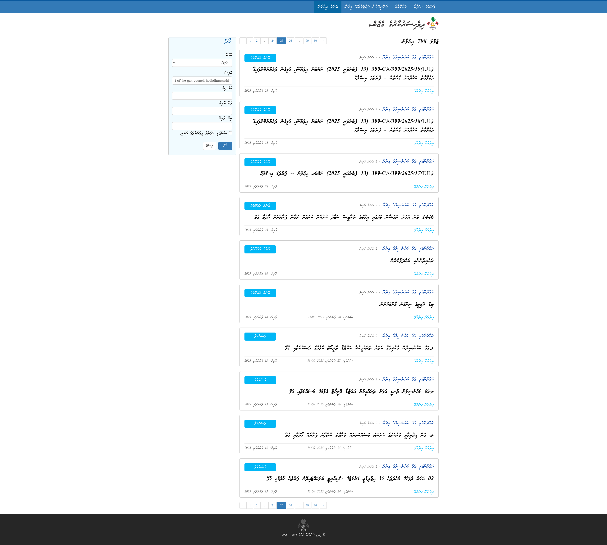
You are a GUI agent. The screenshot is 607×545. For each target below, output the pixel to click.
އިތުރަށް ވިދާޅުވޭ (424, 91)
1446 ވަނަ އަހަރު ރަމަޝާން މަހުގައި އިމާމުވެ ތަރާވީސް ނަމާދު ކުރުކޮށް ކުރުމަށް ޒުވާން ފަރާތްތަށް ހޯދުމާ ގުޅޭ (344, 217)
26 (290, 40)
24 (272, 40)
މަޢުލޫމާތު (401, 7)
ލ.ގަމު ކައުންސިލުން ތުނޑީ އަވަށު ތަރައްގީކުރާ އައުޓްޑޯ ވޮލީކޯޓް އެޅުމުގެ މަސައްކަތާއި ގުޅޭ (361, 392)
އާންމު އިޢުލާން (328, 7)
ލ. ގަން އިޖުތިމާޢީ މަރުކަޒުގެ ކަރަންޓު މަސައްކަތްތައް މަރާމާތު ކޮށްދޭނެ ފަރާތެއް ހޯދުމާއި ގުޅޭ (359, 435)
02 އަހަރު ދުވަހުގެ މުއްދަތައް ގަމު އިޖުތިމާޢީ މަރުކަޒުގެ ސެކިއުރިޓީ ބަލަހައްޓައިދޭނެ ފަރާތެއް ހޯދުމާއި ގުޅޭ (350, 479)
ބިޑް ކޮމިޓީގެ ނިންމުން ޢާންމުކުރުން (407, 305)
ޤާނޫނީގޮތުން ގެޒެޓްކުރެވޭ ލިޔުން (366, 7)
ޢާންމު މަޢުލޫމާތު (260, 58)
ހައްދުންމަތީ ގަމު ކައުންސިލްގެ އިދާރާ (407, 57)
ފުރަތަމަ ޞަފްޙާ (424, 7)
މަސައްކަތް (260, 336)
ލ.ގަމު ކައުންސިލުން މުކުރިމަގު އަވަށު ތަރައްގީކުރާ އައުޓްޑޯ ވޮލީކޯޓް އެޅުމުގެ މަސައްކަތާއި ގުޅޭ (359, 348)
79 (307, 40)
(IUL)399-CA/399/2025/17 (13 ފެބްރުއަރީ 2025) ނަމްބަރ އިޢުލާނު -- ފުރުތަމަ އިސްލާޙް (347, 174)
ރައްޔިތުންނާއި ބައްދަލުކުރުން (412, 261)
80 (315, 40)
